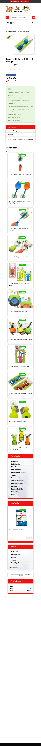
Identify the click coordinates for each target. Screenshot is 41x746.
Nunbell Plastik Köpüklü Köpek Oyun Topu (20, 339)
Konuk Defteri (14, 492)
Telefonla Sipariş (12, 131)
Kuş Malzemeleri (15, 478)
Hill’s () (13, 557)
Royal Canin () (15, 554)
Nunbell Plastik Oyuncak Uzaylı (17, 421)
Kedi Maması (14, 461)
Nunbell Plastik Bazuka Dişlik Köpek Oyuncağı (20, 574)
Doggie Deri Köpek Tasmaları (18, 472)
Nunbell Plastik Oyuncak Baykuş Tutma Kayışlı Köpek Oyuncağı (19, 202)
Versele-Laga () (15, 563)
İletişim (13, 494)
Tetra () (13, 560)
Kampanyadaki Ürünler (17, 483)
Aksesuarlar (14, 486)
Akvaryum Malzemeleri (17, 481)
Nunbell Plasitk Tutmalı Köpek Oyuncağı (20, 174)
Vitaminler (14, 475)
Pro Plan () (14, 552)
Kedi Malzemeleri (15, 464)
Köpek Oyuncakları (23, 31)
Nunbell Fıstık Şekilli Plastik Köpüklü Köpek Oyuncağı (19, 448)
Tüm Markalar (14, 567)
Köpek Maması (15, 467)
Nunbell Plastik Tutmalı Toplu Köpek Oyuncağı (18, 229)
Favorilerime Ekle (13, 81)
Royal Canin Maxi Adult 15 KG (16, 529)
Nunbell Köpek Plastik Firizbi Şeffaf (18, 311)
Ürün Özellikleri (12, 127)
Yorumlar (10, 134)
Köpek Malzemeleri (11, 31)
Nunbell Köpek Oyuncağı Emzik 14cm (19, 366)
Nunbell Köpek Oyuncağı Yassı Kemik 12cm (19, 284)
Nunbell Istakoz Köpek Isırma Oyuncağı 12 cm (20, 393)
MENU (12, 22)
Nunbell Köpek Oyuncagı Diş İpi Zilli (18, 257)
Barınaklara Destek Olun (17, 489)
